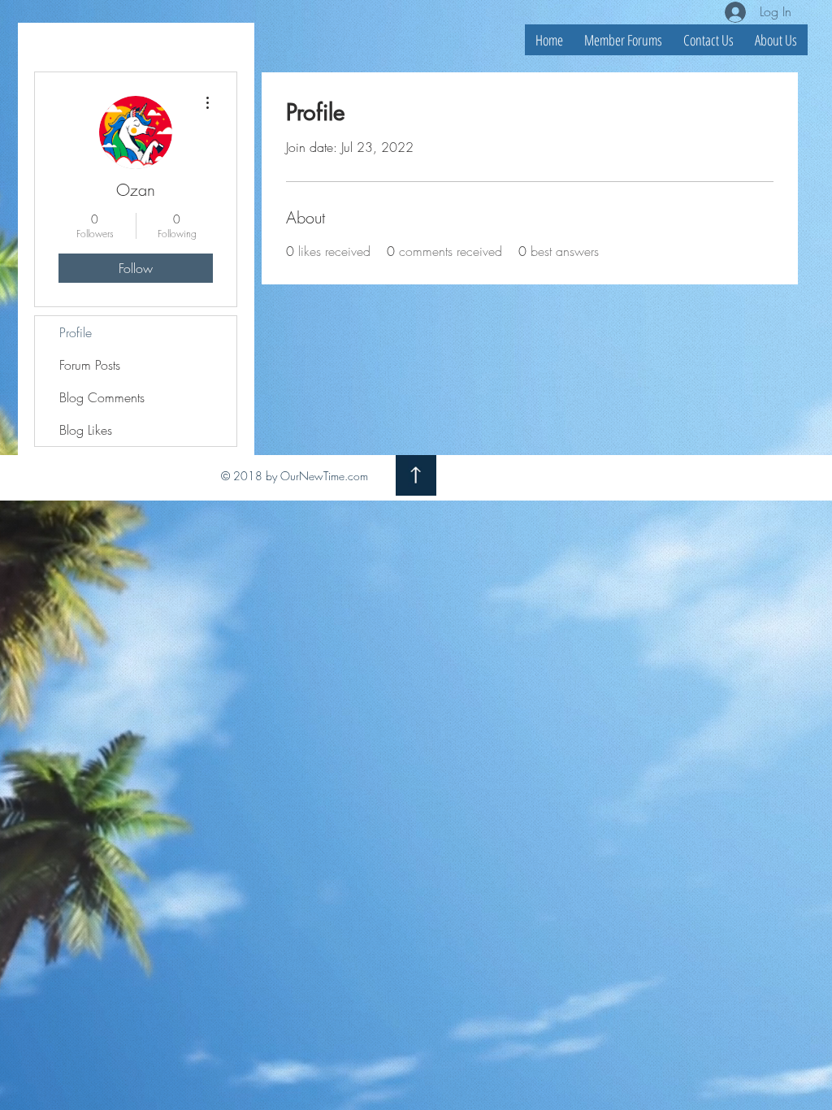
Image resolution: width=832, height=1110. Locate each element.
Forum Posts (89, 365)
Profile (75, 332)
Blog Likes (85, 430)
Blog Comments (102, 397)
